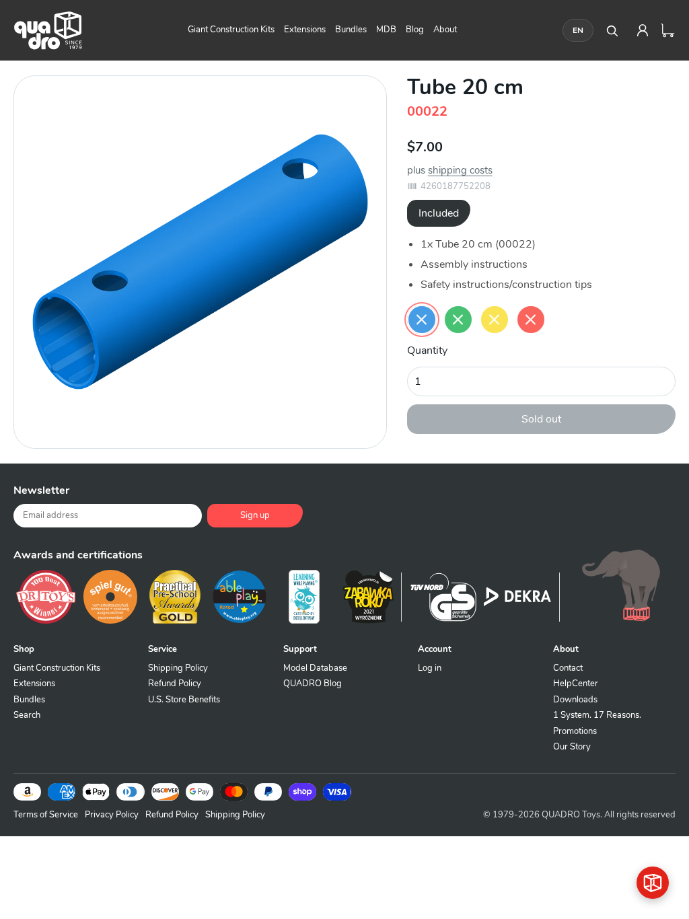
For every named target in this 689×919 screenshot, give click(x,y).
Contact (568, 668)
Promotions (575, 731)
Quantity (427, 350)
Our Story (572, 747)
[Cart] (668, 30)
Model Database (315, 668)
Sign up (255, 515)
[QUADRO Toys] (47, 30)
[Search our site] (611, 30)
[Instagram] (628, 495)
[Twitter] (561, 495)
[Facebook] (527, 495)
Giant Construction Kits (231, 30)
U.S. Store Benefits (184, 700)
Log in (429, 668)
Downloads (575, 700)
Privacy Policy (112, 815)
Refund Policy (174, 683)
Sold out (541, 419)
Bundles (351, 30)
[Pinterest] (594, 495)
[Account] (642, 30)
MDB (386, 30)
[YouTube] (662, 495)
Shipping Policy (178, 668)
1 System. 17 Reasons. (597, 715)
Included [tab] (439, 213)
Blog (415, 30)
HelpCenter (575, 683)
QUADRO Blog (312, 683)
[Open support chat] (653, 883)
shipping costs (460, 170)
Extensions (305, 30)
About (445, 30)
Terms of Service (45, 815)
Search (26, 715)
